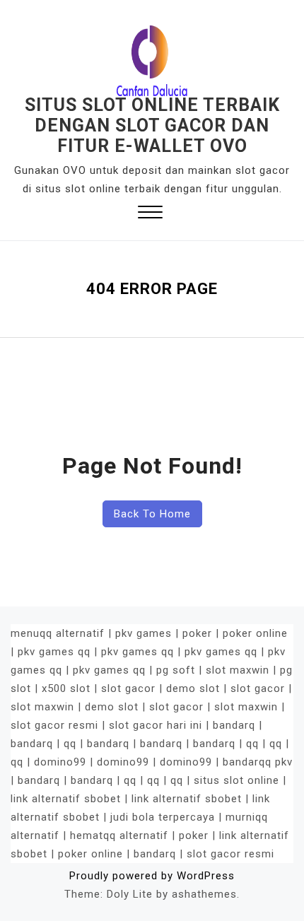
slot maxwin (237, 670)
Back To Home (152, 514)
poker (197, 633)
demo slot (193, 688)
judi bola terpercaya (162, 817)
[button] (150, 213)
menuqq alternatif (58, 633)
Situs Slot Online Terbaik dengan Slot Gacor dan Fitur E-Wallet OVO (152, 125)
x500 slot (66, 688)
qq (70, 743)
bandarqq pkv (258, 762)
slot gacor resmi (54, 725)
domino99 (60, 762)
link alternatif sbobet (66, 798)
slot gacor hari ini (155, 725)
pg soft (175, 670)
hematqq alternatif (119, 835)
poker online (255, 633)
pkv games (143, 633)
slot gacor (128, 688)
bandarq (234, 725)
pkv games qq (54, 651)
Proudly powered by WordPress (152, 875)
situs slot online (236, 780)
